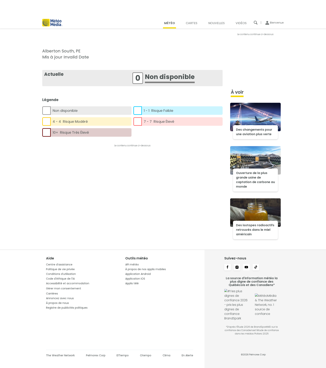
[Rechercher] (256, 23)
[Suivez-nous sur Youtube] (246, 267)
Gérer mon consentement (63, 288)
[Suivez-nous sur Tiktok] (256, 267)
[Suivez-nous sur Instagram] (237, 267)
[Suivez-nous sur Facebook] (227, 267)
